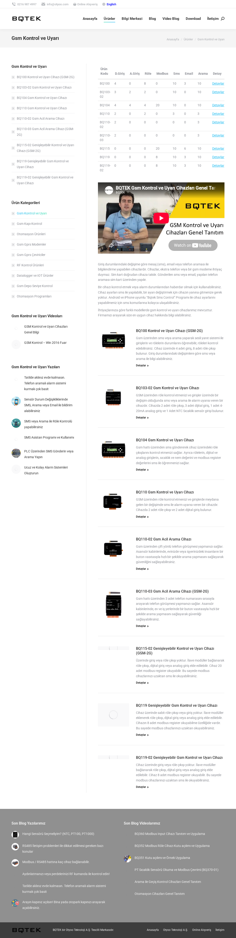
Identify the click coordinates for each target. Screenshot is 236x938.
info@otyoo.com (57, 4)
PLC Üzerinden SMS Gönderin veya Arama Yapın (49, 454)
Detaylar (218, 83)
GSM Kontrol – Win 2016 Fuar (45, 342)
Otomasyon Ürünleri (31, 234)
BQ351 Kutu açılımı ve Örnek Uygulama (162, 858)
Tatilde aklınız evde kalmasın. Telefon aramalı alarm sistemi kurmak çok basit (45, 383)
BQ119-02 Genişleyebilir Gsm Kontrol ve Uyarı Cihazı (179, 757)
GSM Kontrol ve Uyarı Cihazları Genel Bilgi (46, 329)
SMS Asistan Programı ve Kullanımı (49, 437)
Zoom (107, 336)
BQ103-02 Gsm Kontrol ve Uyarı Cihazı (167, 388)
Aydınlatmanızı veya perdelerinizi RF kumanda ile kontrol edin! (66, 874)
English (111, 4)
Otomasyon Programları (34, 296)
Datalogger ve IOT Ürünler (35, 275)
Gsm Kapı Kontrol (29, 224)
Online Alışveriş (87, 4)
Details (120, 336)
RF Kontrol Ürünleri (30, 265)
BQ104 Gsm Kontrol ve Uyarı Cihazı (165, 440)
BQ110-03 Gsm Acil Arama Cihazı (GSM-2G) (172, 591)
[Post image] (16, 328)
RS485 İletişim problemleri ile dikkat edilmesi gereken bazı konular (62, 848)
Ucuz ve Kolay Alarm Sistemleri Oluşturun (46, 470)
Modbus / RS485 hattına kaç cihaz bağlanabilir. (56, 862)
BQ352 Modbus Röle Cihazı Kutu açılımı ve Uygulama (172, 846)
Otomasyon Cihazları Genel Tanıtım (160, 894)
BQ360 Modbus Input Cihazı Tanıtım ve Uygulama (170, 834)
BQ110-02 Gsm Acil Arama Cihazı (163, 539)
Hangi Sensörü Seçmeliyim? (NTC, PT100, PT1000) (58, 834)
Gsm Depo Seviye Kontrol (35, 286)
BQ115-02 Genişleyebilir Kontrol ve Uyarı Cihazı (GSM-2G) (45, 148)
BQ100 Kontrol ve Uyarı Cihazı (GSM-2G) (169, 331)
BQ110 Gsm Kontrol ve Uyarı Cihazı (165, 492)
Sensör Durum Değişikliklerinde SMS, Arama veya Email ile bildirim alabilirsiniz (48, 405)
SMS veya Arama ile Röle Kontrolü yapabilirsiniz (48, 424)
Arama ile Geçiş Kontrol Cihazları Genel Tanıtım (168, 882)
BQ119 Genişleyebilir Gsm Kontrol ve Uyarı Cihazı (176, 705)
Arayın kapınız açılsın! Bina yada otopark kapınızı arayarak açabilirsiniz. (63, 905)
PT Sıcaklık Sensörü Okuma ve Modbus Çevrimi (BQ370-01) (176, 870)
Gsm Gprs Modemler (31, 244)
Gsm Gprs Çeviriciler (31, 255)
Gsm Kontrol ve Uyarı (32, 213)
